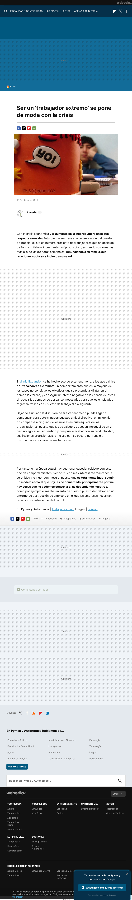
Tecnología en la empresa (61, 758)
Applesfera (12, 817)
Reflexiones (51, 518)
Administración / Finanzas (61, 740)
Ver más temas (17, 766)
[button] (34, 212)
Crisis (13, 86)
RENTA (66, 11)
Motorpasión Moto (115, 813)
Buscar (120, 781)
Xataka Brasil (13, 875)
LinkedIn (47, 712)
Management (55, 746)
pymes (10, 752)
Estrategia (94, 740)
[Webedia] (124, 3)
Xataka (10, 808)
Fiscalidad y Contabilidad (26, 11)
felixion (93, 509)
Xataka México (14, 871)
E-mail (34, 128)
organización (88, 518)
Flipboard (114, 11)
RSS (33, 712)
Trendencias (13, 841)
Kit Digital (53, 11)
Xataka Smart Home (13, 823)
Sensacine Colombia (62, 876)
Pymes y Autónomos (38, 847)
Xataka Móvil (13, 813)
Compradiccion (14, 850)
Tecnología (95, 746)
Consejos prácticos (17, 740)
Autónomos (54, 752)
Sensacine (62, 808)
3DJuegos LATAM (41, 871)
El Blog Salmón (39, 841)
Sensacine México (66, 871)
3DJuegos (37, 808)
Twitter (120, 11)
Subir (116, 793)
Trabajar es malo (63, 509)
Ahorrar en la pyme (17, 758)
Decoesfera (13, 846)
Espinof (60, 813)
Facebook (126, 11)
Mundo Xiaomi (14, 829)
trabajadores (69, 518)
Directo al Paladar (90, 808)
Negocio (105, 518)
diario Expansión (31, 381)
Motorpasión (112, 808)
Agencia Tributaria (86, 11)
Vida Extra (37, 813)
